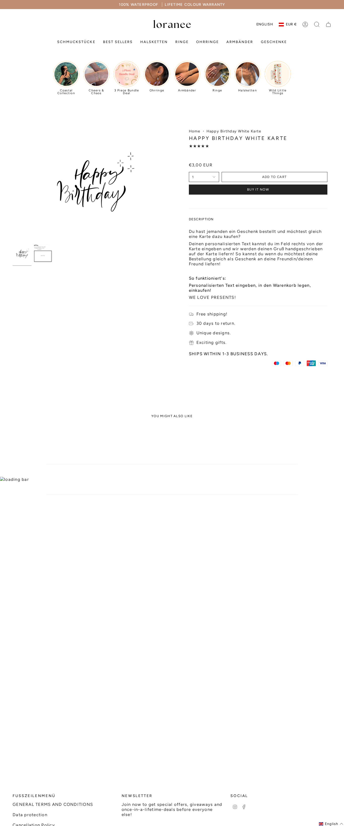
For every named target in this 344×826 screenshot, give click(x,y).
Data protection (30, 814)
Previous (13, 185)
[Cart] (328, 24)
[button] (76, 42)
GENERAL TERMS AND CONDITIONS (53, 804)
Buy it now (258, 189)
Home (194, 131)
